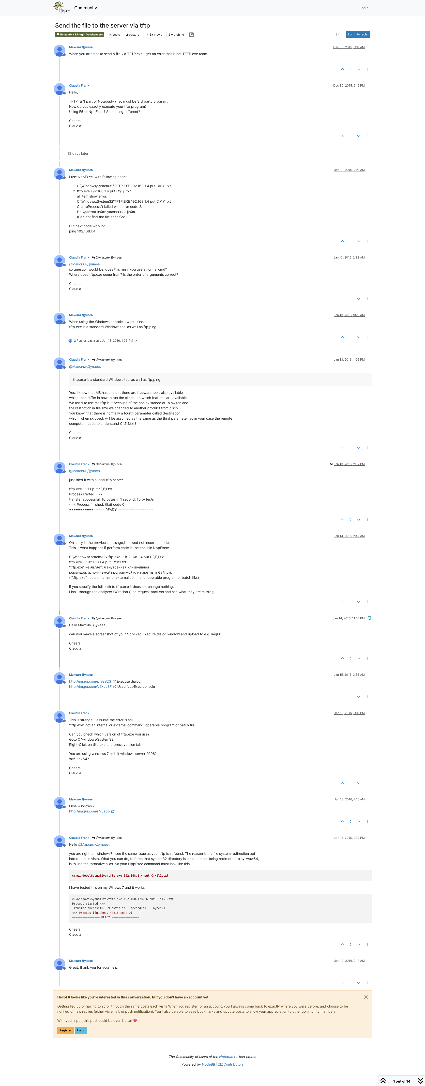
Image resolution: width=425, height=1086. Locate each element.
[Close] (366, 997)
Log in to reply (358, 34)
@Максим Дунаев (108, 257)
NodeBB (208, 1064)
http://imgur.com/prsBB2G (90, 681)
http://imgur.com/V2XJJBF (90, 686)
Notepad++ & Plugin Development (81, 34)
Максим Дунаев (81, 47)
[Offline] (61, 50)
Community (85, 7)
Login (81, 1030)
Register (66, 1030)
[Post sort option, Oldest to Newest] (338, 34)
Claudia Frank (79, 85)
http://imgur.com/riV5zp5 (89, 811)
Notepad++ (228, 1057)
